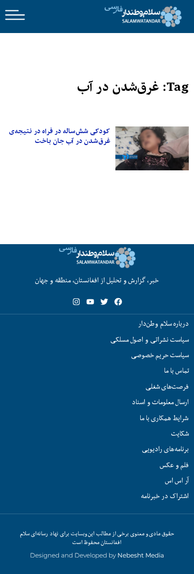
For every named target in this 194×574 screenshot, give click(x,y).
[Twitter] (104, 302)
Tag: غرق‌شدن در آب (133, 87)
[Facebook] (118, 302)
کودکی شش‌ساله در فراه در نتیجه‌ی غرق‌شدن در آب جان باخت (59, 136)
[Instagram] (76, 302)
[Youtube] (90, 302)
